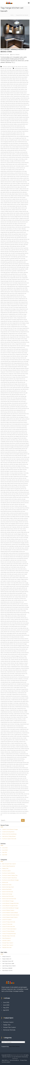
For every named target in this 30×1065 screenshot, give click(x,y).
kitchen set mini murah (21, 539)
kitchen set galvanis (15, 488)
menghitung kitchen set (22, 684)
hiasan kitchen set (20, 378)
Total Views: (5, 968)
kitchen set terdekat (15, 617)
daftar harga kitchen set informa (9, 183)
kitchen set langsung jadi (17, 520)
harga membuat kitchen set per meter (16, 359)
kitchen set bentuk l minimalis (12, 450)
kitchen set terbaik (5, 614)
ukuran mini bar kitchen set (19, 799)
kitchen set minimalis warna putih (9, 574)
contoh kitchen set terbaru (7, 173)
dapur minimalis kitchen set (13, 190)
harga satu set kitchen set (9, 378)
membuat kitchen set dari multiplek (13, 678)
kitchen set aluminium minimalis (9, 424)
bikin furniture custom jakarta (13, 115)
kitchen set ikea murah (21, 495)
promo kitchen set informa (15, 769)
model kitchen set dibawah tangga (18, 710)
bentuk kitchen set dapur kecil (13, 101)
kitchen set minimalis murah (12, 567)
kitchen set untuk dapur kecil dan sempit (13, 624)
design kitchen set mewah (7, 216)
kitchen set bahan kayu (12, 439)
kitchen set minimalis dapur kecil (20, 544)
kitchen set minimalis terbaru (19, 568)
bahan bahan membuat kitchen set (9, 75)
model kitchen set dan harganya (19, 699)
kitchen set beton (22, 452)
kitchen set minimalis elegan (11, 551)
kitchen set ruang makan (15, 596)
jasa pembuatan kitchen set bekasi (15, 396)
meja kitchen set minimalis (7, 673)
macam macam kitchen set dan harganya (13, 663)
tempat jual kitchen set (12, 776)
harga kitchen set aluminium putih (9, 298)
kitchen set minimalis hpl (18, 553)
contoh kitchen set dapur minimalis (14, 159)
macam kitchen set (5, 659)
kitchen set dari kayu (19, 481)
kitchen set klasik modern (7, 518)
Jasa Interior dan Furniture (17, 1055)
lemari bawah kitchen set (9, 643)
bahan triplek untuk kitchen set (14, 94)
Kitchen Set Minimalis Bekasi (9, 834)
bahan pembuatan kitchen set (8, 92)
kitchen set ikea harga (9, 495)
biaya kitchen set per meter (19, 110)
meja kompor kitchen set (21, 673)
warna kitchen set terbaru (21, 811)
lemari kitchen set (14, 647)
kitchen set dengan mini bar (15, 485)
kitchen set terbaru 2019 (14, 616)
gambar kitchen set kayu (18, 249)
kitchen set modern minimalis (18, 581)
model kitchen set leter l (20, 720)
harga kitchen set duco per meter (17, 316)
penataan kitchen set (18, 760)
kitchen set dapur (17, 462)
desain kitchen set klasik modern (12, 202)
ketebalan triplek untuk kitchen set (9, 417)
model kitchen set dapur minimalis (9, 703)
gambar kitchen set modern (12, 260)
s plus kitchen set (14, 773)
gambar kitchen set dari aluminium (15, 248)
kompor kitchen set (15, 638)
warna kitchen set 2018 (8, 807)
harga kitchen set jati (21, 319)
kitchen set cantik (12, 455)
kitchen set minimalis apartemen (9, 541)
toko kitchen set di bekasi (13, 780)
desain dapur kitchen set (18, 194)
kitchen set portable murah (19, 593)
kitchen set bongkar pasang (16, 453)
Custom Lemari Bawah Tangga (10, 829)
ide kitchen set (13, 382)
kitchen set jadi (21, 499)
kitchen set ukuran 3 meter (21, 619)
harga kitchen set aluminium (21, 291)
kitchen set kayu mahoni (12, 506)
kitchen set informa (18, 497)
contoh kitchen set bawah (14, 157)
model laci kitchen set (17, 738)
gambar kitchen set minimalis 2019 (16, 255)
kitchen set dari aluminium (11, 478)
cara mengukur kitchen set (7, 141)
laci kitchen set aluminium (20, 640)
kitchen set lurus (15, 525)
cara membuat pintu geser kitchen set (12, 133)
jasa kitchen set (10, 389)
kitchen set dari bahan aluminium (20, 480)
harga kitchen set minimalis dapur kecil (17, 330)
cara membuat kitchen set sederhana (16, 129)
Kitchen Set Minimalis (6, 68)
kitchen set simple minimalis (21, 609)
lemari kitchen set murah (14, 654)
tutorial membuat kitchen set (14, 783)
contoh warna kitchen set (16, 180)
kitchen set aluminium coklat (13, 420)
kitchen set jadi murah (6, 500)
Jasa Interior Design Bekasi (9, 836)
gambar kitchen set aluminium (11, 239)
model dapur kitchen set (14, 691)
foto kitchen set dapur (12, 223)
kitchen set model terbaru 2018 (14, 577)
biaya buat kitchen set (12, 105)
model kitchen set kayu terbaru (14, 718)
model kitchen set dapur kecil (20, 701)
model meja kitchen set (17, 743)
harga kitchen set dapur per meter (18, 310)
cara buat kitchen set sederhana (14, 126)
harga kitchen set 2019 (21, 288)
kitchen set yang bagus (6, 633)
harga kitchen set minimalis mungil (9, 335)
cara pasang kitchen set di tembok (9, 143)
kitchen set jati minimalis (18, 500)
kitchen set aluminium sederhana (12, 431)
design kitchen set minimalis (21, 216)
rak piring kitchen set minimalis (15, 771)
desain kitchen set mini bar (13, 204)
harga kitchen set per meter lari (18, 345)
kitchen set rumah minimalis (10, 602)
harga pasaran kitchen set (10, 364)
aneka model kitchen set (18, 70)
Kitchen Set (14, 66)
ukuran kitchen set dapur (12, 790)
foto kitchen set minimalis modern (14, 225)
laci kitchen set (9, 640)
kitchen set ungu (17, 621)
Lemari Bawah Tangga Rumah (10, 905)
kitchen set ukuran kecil (6, 621)
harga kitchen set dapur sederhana (9, 312)
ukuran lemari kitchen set (13, 795)
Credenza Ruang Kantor (8, 831)
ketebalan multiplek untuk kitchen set (15, 415)
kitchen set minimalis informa (17, 555)
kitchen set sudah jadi (6, 610)
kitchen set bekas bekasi (15, 448)
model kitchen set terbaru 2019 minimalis (11, 736)
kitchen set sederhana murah (20, 605)
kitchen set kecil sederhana (17, 513)
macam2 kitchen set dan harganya (11, 668)
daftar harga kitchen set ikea (19, 181)
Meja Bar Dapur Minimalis (8, 935)
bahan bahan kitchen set (22, 73)
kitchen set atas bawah (17, 434)
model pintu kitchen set (21, 745)
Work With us (5, 1060)
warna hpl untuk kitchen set (13, 806)
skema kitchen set (23, 773)
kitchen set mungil (23, 582)
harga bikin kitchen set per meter (20, 279)
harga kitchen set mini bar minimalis (12, 328)
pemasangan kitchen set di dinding (15, 759)
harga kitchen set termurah (14, 351)
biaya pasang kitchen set (18, 112)
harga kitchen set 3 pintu (7, 289)
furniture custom (7, 66)
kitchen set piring (9, 589)
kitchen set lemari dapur (12, 521)
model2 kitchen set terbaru (12, 753)
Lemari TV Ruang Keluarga (9, 933)
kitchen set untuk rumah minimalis (13, 628)
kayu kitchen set (9, 412)
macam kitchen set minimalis (8, 661)
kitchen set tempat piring (22, 612)
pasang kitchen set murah (13, 757)
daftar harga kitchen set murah (17, 185)
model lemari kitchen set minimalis (9, 741)
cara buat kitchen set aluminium (20, 122)
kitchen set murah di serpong (17, 586)
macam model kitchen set (13, 666)
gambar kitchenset (23, 263)
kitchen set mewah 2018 (17, 532)
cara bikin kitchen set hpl (16, 120)
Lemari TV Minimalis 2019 (8, 926)
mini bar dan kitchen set (7, 687)
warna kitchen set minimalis (8, 811)
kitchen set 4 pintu (20, 419)
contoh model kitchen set (9, 176)
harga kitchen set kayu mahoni (20, 321)
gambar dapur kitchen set (7, 234)
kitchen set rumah (12, 600)
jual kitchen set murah (15, 408)
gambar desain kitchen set (20, 234)
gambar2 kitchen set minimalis (18, 274)
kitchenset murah (5, 638)
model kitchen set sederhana (14, 732)
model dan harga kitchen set (8, 689)
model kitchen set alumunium (12, 696)
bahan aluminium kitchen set (17, 71)
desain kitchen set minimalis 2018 (9, 208)
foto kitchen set (15, 221)
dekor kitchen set (7, 192)
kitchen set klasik (10, 516)
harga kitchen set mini (16, 324)
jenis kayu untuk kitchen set (14, 403)
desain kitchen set (5, 197)
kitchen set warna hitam (10, 630)
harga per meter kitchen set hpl (16, 373)
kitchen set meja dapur (22, 527)
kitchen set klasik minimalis (22, 516)
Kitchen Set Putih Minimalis (9, 898)
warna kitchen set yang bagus (8, 813)
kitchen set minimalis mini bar (8, 562)
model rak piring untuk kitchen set (15, 750)
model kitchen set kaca (19, 713)
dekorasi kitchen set (17, 192)
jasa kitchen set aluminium (21, 389)
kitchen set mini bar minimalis (20, 537)
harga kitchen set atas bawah (10, 300)
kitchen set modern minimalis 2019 (9, 582)
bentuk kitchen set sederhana (15, 103)
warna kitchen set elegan (7, 809)
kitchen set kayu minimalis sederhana (15, 507)
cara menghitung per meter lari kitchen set (17, 140)
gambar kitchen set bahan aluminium (14, 242)
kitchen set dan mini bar (17, 460)
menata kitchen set (5, 682)
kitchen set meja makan (20, 528)
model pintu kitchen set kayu (8, 746)
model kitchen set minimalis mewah (10, 729)
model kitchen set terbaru (20, 734)
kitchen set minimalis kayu (16, 556)
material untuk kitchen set (14, 670)
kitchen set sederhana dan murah (14, 603)
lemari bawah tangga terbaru (17, 645)
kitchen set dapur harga (6, 467)
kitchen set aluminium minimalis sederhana (15, 427)
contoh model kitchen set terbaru (14, 178)
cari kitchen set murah (14, 145)
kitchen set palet (17, 588)
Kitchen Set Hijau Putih (8, 887)
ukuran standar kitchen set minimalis (12, 802)
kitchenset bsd (19, 635)
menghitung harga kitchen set (8, 684)
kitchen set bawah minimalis (21, 445)
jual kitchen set (6, 405)
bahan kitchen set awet (12, 84)
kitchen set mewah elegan (14, 534)
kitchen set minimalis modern (14, 563)
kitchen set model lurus (9, 575)
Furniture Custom (8, 1022)
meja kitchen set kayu (21, 671)
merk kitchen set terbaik (7, 685)
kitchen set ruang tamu (14, 598)
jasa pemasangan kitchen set (17, 392)
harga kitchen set (11, 288)
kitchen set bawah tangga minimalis (10, 446)
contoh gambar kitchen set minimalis (10, 152)
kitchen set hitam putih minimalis (14, 492)
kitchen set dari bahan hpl (7, 481)
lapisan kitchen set (14, 642)
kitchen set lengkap (10, 523)
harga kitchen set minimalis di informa (10, 331)
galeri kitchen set (17, 230)
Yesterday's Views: (7, 961)
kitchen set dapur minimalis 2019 (9, 474)
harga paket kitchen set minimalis (19, 361)
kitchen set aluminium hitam (19, 422)
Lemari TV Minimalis (7, 924)
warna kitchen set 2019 (20, 807)
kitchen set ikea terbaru (6, 497)
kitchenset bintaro (11, 635)
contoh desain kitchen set (18, 146)
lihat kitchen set (23, 657)
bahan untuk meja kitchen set (14, 96)
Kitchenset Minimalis (9, 1030)
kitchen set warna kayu (9, 631)
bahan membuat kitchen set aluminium (17, 91)
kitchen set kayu (10, 504)
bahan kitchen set (14, 82)
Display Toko (5, 868)
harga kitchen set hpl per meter (9, 317)
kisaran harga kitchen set (9, 419)
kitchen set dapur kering (20, 469)
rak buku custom (6, 940)
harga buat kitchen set (20, 281)
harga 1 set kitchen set (18, 276)
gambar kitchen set (11, 237)
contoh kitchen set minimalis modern (15, 166)
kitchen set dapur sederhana (12, 476)
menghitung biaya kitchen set (18, 682)
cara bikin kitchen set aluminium (14, 119)
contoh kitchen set (16, 155)
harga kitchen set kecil (6, 323)
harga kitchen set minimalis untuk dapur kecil (12, 338)
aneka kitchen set (19, 68)
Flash (12, 1056)
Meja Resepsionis (6, 938)
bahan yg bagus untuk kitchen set (20, 98)
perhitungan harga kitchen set (8, 762)
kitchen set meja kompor (7, 528)
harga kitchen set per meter (8, 344)
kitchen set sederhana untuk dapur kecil (11, 607)
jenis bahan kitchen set (16, 399)
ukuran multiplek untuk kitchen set (9, 800)
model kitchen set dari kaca (7, 706)
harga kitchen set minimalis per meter (19, 337)
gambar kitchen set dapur (16, 244)
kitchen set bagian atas (15, 436)
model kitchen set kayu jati (16, 715)
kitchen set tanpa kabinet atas (8, 612)
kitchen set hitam (15, 490)
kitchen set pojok (20, 591)
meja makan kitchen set (7, 675)
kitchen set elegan (5, 488)
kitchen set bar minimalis (12, 441)
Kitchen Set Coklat (22, 66)
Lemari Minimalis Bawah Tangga (10, 908)
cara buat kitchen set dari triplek (9, 124)
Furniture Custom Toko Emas (9, 877)
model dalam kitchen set (19, 687)
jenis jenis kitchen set (15, 401)
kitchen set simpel (8, 609)
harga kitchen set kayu (6, 321)
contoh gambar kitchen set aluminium (16, 150)
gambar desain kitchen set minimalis (10, 235)
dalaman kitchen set (12, 187)
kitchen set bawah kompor (7, 445)
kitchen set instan (12, 499)
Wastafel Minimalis (6, 947)
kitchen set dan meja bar (14, 459)
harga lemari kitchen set (17, 352)
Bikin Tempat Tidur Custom (9, 863)
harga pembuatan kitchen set (15, 366)
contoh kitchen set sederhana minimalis (16, 171)
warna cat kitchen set (8, 804)
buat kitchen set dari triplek (15, 117)
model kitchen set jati (17, 711)
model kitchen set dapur (7, 701)
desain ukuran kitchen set (22, 214)
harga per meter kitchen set (8, 371)
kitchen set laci (6, 520)
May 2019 (4, 852)
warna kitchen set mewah (20, 809)
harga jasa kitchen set (12, 286)
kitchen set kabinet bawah (13, 502)
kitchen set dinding (20, 487)
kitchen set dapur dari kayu (19, 466)
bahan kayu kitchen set (16, 80)
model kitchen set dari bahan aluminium (18, 705)
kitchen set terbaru (15, 614)
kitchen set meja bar (11, 527)
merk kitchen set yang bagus (21, 685)
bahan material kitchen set (13, 89)
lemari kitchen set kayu (15, 652)
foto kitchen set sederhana (22, 227)
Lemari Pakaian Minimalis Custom (10, 915)
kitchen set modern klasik (17, 579)
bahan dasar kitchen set (15, 78)
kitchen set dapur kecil (18, 467)
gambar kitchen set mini (20, 251)
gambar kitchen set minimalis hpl (9, 256)
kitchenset (3, 635)
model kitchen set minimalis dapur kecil (16, 727)
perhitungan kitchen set (22, 762)
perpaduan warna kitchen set (8, 764)
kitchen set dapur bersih (16, 464)
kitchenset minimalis (8, 637)
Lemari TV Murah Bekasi (8, 931)
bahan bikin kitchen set (18, 77)
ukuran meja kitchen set (18, 797)
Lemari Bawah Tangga (8, 901)
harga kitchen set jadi (10, 319)
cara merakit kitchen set (21, 141)
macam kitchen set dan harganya (19, 659)
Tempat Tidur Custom (7, 942)
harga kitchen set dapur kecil (11, 309)
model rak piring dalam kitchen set (11, 748)
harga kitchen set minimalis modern (17, 333)
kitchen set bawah (23, 441)
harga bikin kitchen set (15, 277)
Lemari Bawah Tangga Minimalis (10, 903)
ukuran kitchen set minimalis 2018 (14, 793)
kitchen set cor (19, 457)
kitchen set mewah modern (17, 535)
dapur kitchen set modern (12, 188)
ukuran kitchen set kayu (9, 792)
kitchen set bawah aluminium (8, 443)
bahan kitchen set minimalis (10, 85)
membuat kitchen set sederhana (18, 680)
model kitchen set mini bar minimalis (10, 724)
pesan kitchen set (20, 764)
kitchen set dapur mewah (7, 471)
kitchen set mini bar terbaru (8, 539)
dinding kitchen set (20, 220)
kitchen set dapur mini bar (7, 473)
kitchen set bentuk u (13, 452)
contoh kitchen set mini (11, 164)
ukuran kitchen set (15, 786)
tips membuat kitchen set (13, 778)
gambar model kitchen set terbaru (14, 272)
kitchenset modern (19, 637)
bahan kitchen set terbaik (11, 87)
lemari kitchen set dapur (11, 650)
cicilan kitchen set (7, 146)
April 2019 (4, 854)
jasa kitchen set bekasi (6, 391)
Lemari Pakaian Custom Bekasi (10, 912)
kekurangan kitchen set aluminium (9, 413)
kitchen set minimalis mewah (18, 560)
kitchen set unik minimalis (9, 623)
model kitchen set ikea (6, 711)
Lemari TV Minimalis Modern (9, 928)
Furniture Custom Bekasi (19, 228)
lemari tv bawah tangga (13, 656)
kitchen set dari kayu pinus (17, 483)
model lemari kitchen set (21, 739)
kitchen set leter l (20, 523)
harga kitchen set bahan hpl (13, 302)
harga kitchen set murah (18, 340)
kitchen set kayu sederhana (15, 509)
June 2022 (5, 847)
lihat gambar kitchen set (12, 657)
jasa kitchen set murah (17, 391)
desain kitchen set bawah (12, 201)
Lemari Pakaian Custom (8, 910)
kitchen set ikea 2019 (13, 494)
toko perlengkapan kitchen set (13, 781)
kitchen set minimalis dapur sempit (9, 546)
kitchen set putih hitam (15, 595)
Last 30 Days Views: (7, 965)
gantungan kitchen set (6, 276)
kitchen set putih (5, 595)
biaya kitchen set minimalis (13, 108)
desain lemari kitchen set (9, 214)
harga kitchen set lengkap (18, 323)
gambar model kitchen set (13, 269)
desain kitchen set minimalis (19, 206)
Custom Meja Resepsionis (8, 866)
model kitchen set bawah (18, 698)
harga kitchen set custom (17, 305)
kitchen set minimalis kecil (17, 558)
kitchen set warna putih (22, 631)
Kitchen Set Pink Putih (8, 896)
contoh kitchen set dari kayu (14, 162)
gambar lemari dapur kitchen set (9, 265)
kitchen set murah (20, 584)
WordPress (15, 1058)
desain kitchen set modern (12, 211)
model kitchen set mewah (19, 722)
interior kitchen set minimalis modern (15, 385)
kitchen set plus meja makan (8, 591)
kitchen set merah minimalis (19, 530)
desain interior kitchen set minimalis (20, 195)
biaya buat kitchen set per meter (14, 106)
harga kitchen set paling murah (21, 342)
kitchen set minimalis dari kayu (16, 548)
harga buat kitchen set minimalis (9, 283)
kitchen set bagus (12, 438)
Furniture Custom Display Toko (10, 875)
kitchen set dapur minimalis (21, 473)
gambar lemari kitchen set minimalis (12, 267)
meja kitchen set (11, 671)
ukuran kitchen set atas (14, 788)
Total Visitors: (5, 970)
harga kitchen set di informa (16, 314)
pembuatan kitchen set (6, 760)
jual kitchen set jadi (14, 406)
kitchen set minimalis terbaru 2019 (9, 570)
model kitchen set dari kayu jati (8, 708)
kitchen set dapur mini (19, 471)
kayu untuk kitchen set (19, 412)
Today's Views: (6, 956)
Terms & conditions (14, 1060)
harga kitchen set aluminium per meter (16, 296)
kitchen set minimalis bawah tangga (15, 542)
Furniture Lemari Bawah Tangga (10, 880)
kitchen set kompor (19, 518)
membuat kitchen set (18, 675)
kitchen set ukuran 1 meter (7, 619)
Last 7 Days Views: (6, 963)
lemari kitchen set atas (12, 649)
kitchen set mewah (5, 532)
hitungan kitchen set (20, 380)
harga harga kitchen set (12, 284)
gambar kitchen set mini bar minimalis (10, 253)
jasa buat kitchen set (18, 387)
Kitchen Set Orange (7, 894)
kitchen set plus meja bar (20, 589)
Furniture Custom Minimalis (9, 838)
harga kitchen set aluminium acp (9, 293)
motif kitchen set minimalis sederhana (15, 755)
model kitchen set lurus (6, 722)
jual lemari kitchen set (10, 410)
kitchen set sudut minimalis (19, 610)
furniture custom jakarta (7, 230)
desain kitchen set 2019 (16, 197)
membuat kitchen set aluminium (9, 677)
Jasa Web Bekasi (14, 1046)
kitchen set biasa (5, 453)
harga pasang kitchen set (7, 363)
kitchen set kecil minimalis (9, 511)
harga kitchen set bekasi (12, 303)
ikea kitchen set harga (11, 384)
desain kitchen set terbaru (13, 213)
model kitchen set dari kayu (22, 706)
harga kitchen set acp (19, 289)
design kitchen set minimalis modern (10, 218)
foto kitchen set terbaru (6, 228)
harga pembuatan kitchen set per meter (18, 370)
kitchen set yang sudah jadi (19, 633)
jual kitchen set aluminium (17, 405)
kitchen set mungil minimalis (8, 584)
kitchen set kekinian (13, 514)
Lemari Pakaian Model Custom (10, 917)
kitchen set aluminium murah (8, 429)
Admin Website (16, 54)
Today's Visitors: (6, 958)
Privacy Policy (23, 1060)
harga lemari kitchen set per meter (15, 356)
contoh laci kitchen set (12, 174)
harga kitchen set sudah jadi (13, 349)
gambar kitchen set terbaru (11, 263)
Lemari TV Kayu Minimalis (8, 922)
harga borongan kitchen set (7, 281)
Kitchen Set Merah (7, 889)
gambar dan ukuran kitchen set (18, 232)
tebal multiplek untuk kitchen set (9, 774)
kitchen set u (24, 617)
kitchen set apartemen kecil (14, 432)
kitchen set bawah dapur (22, 443)
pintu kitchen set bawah (13, 767)
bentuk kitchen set (15, 99)
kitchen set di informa (9, 487)
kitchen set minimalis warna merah (19, 572)
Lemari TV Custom (7, 919)
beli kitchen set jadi (5, 99)
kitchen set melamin (6, 530)
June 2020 (5, 850)
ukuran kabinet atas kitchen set (14, 785)
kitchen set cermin (10, 457)
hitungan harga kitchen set (7, 380)
